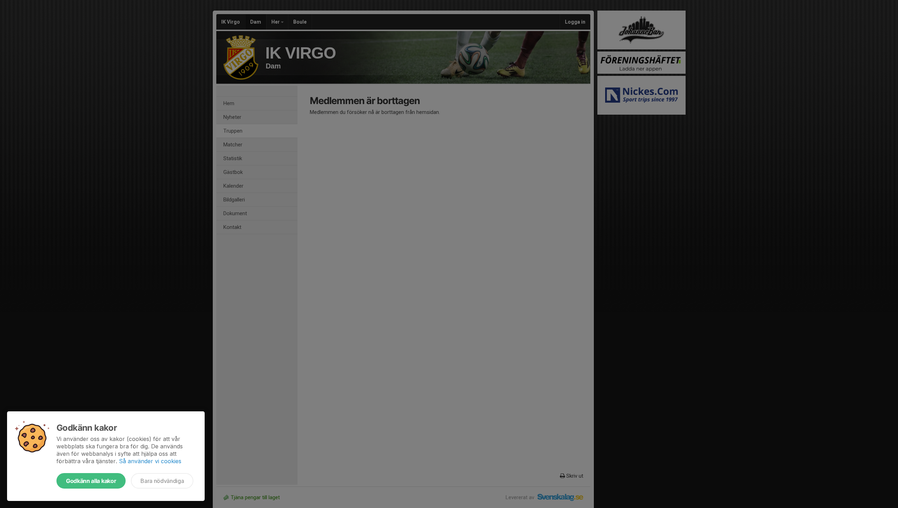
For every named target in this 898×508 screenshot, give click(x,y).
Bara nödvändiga (162, 480)
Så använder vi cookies (150, 461)
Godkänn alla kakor (91, 480)
